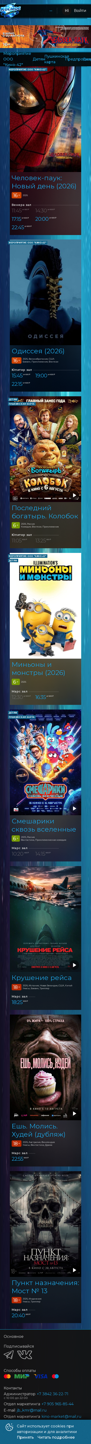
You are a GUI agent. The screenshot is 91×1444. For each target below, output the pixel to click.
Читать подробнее (56, 1437)
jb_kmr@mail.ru (32, 1410)
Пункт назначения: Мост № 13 (45, 1287)
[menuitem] (51, 11)
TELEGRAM (9, 1354)
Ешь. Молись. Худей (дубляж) (39, 1130)
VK (24, 1354)
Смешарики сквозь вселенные (44, 825)
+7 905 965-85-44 (58, 1404)
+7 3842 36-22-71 (52, 1394)
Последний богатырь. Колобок (45, 512)
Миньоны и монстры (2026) (38, 668)
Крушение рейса (42, 977)
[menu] (38, 11)
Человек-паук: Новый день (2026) (44, 182)
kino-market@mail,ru (61, 1416)
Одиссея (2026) (38, 351)
